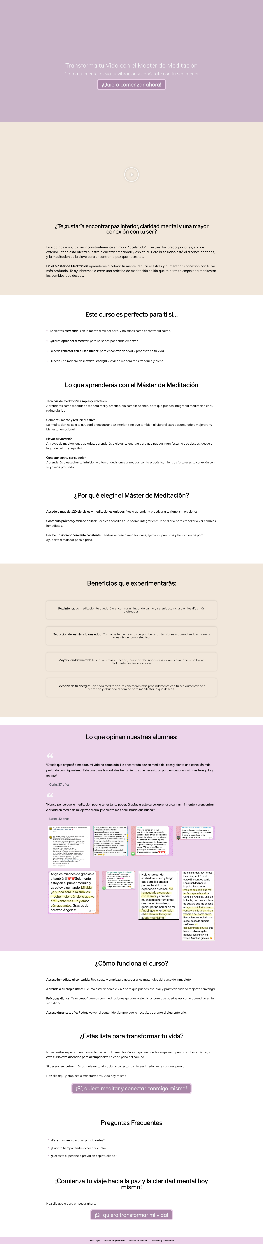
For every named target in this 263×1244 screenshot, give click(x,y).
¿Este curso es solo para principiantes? (78, 1140)
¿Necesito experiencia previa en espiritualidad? (84, 1156)
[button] (131, 175)
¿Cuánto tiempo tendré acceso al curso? (78, 1148)
